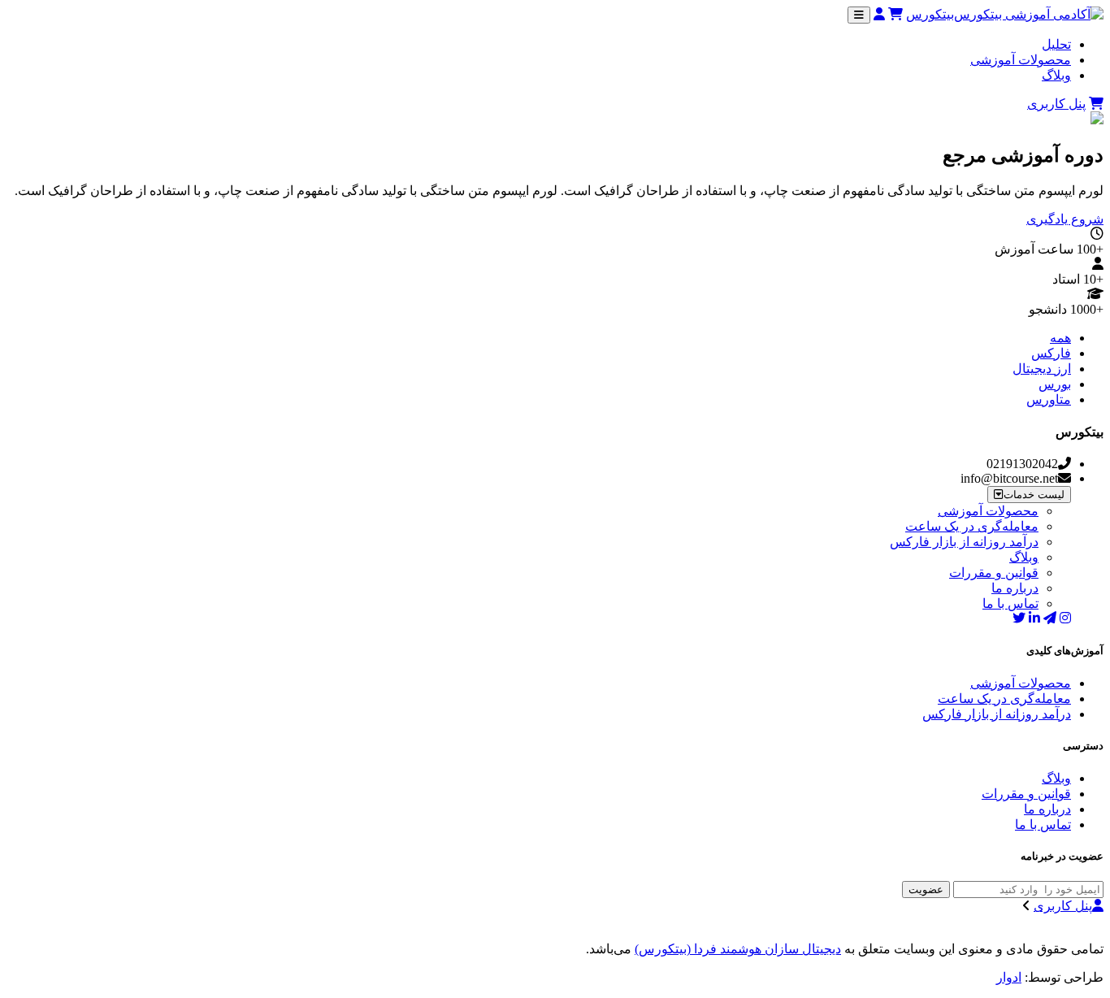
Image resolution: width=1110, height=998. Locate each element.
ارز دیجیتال (1041, 368)
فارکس (1051, 353)
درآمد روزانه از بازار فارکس (964, 542)
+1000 (1086, 309)
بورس (1054, 384)
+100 (1090, 249)
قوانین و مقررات (993, 572)
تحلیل (1056, 44)
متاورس (1048, 399)
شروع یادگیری (1064, 219)
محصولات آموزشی (1020, 60)
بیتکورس (930, 14)
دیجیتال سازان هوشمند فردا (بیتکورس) (738, 949)
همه (1060, 338)
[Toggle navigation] (859, 15)
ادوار (1008, 977)
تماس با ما (1010, 603)
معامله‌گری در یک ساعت (971, 526)
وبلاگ (1056, 75)
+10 (1093, 279)
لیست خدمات (1034, 494)
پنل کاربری (1056, 104)
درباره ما (1014, 588)
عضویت (925, 889)
